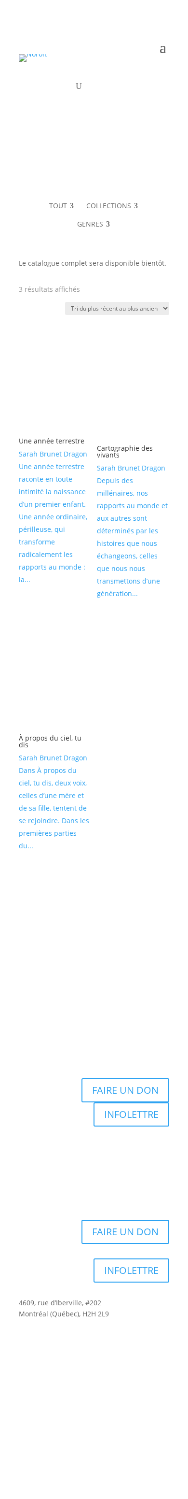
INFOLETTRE (131, 1114)
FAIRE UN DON (125, 1090)
